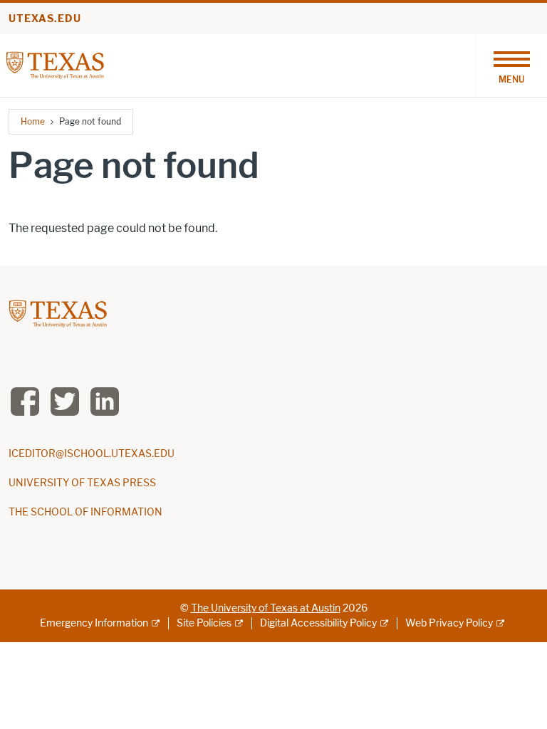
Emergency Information (94, 623)
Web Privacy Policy (449, 623)
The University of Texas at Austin (265, 608)
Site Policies (204, 623)
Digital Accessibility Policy (318, 623)
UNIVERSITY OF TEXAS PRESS (82, 483)
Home (33, 121)
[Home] (55, 64)
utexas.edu (45, 19)
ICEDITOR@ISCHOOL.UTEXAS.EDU (91, 454)
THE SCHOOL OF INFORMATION (85, 512)
